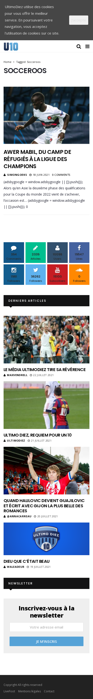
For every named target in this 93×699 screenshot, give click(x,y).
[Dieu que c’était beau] (46, 539)
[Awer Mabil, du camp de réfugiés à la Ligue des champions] (46, 115)
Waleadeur (15, 566)
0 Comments (61, 174)
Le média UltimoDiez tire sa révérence (45, 369)
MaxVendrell (17, 375)
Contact (49, 691)
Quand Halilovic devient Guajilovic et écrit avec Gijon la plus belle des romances (44, 506)
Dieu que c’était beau (27, 561)
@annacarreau (19, 516)
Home (7, 62)
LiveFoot (9, 691)
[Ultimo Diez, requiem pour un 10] (46, 405)
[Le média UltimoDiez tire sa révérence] (46, 339)
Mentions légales (29, 691)
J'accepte (78, 20)
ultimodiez (16, 440)
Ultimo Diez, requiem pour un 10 (38, 435)
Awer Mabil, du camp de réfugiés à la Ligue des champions (37, 159)
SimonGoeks (17, 174)
